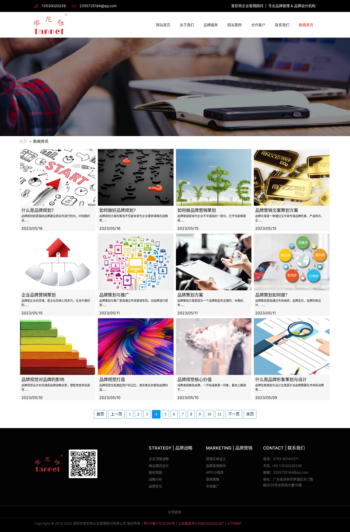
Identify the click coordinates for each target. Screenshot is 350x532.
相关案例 (234, 25)
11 (219, 414)
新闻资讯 (306, 25)
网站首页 (163, 25)
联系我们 (282, 25)
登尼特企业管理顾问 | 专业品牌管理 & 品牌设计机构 (273, 6)
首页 (23, 141)
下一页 (234, 414)
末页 (250, 414)
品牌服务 (211, 25)
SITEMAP (234, 523)
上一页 (116, 414)
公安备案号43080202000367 (201, 523)
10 (209, 414)
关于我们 (187, 25)
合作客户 (258, 25)
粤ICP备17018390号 (159, 523)
